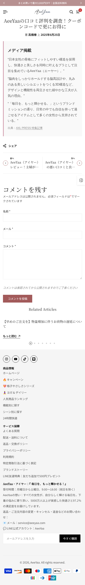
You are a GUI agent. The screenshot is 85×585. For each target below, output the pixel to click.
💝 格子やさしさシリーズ (18, 386)
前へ (12, 158)
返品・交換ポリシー (15, 444)
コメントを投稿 (17, 299)
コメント (9, 246)
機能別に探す (11, 405)
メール (8, 229)
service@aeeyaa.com (31, 523)
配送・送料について (15, 437)
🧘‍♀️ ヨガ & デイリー (15, 392)
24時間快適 (10, 418)
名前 (6, 211)
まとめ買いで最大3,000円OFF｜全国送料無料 (42, 3)
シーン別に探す (12, 412)
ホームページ (11, 373)
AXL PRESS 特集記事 (29, 127)
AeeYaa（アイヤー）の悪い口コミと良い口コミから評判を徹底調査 (60, 169)
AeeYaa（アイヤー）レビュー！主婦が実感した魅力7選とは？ (25, 167)
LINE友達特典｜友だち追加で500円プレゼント (32, 476)
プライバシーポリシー (17, 450)
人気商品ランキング (15, 399)
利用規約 (8, 457)
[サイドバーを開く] (81, 180)
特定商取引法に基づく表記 (19, 463)
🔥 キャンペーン (13, 380)
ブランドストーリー (15, 470)
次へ (73, 158)
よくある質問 (11, 431)
